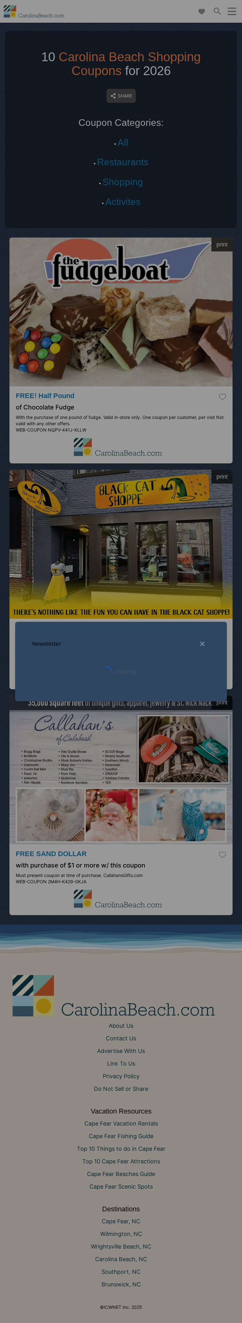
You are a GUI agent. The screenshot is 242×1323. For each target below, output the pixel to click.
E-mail (58, 723)
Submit (121, 757)
